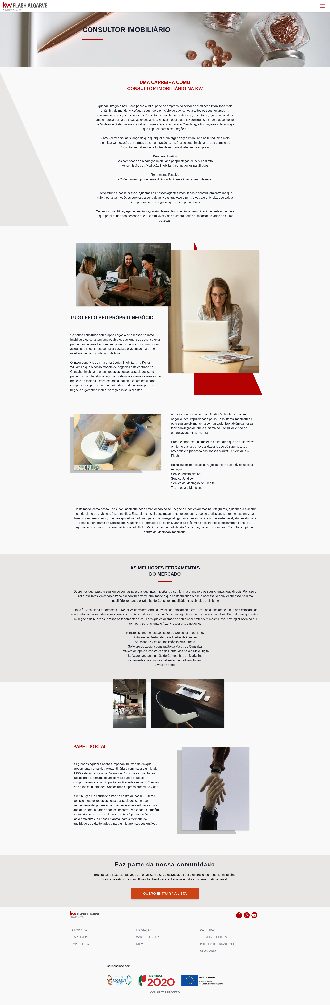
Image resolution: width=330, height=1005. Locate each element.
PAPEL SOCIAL (81, 943)
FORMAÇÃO (143, 930)
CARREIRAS (207, 930)
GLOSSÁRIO (208, 950)
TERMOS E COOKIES (213, 937)
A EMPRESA (79, 930)
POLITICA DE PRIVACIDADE (217, 943)
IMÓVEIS (141, 943)
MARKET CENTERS (148, 937)
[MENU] (322, 6)
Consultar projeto (165, 992)
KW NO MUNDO (82, 937)
